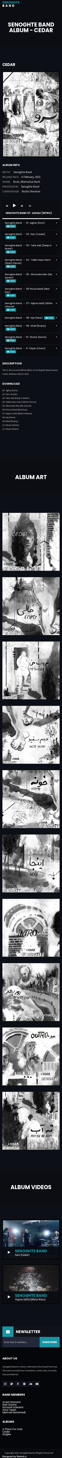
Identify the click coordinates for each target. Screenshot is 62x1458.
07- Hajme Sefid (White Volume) (17, 413)
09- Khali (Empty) (10, 421)
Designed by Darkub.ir (14, 1456)
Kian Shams (9, 1405)
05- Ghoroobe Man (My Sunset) (16, 405)
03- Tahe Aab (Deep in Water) (15, 398)
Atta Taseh (9, 1410)
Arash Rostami (11, 1402)
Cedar (6, 1432)
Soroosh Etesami (12, 1407)
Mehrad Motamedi (13, 1412)
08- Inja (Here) (8, 417)
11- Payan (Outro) (10, 428)
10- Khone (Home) (10, 425)
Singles (6, 1434)
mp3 (12, 226)
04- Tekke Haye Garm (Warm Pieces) (19, 401)
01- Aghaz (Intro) (10, 390)
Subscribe (49, 1342)
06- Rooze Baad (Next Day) (14, 409)
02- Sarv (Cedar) (9, 394)
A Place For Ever (12, 1429)
